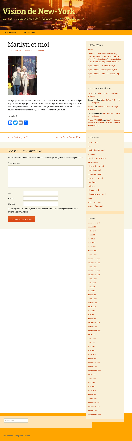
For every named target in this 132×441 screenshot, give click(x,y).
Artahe (90, 49)
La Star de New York (11, 32)
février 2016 (92, 358)
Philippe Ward (93, 190)
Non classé (92, 182)
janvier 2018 (92, 299)
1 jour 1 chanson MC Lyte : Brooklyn (101, 66)
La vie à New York (94, 170)
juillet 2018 (92, 283)
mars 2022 (92, 247)
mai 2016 (91, 347)
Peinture (91, 186)
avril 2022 (91, 243)
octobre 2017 (93, 303)
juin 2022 (91, 235)
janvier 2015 (92, 398)
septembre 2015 (94, 370)
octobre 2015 (93, 366)
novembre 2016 (94, 323)
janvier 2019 (92, 279)
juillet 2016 (92, 339)
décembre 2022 (94, 223)
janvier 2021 (92, 267)
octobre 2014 (93, 410)
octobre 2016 (93, 327)
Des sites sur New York (97, 158)
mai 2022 (91, 239)
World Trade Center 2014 (70, 137)
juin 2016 (91, 343)
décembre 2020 (94, 271)
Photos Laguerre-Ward (35, 50)
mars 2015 (92, 390)
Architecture (93, 142)
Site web (11, 204)
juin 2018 (91, 287)
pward (90, 93)
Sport (90, 198)
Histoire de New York (96, 166)
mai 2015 (91, 382)
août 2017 (92, 307)
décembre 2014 (94, 402)
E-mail (11, 198)
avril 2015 (91, 386)
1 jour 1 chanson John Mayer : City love (103, 70)
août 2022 (92, 227)
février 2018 (92, 295)
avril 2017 (91, 315)
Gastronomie (93, 162)
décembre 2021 (94, 259)
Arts (89, 146)
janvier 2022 (92, 255)
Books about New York (96, 150)
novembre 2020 (94, 275)
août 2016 (92, 335)
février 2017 (92, 319)
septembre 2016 (94, 331)
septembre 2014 (94, 414)
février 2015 (92, 394)
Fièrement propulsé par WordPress (16, 436)
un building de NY (18, 137)
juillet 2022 (92, 231)
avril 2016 (91, 351)
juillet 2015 (92, 378)
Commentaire (14, 163)
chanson (91, 154)
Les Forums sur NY (95, 174)
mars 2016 (92, 354)
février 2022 (92, 251)
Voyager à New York (95, 206)
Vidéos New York (94, 202)
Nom (10, 193)
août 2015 (92, 374)
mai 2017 (91, 311)
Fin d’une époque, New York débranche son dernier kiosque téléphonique (104, 123)
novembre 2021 (94, 263)
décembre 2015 (94, 362)
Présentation (29, 32)
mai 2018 (91, 291)
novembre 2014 (94, 406)
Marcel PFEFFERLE (95, 120)
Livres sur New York (95, 178)
